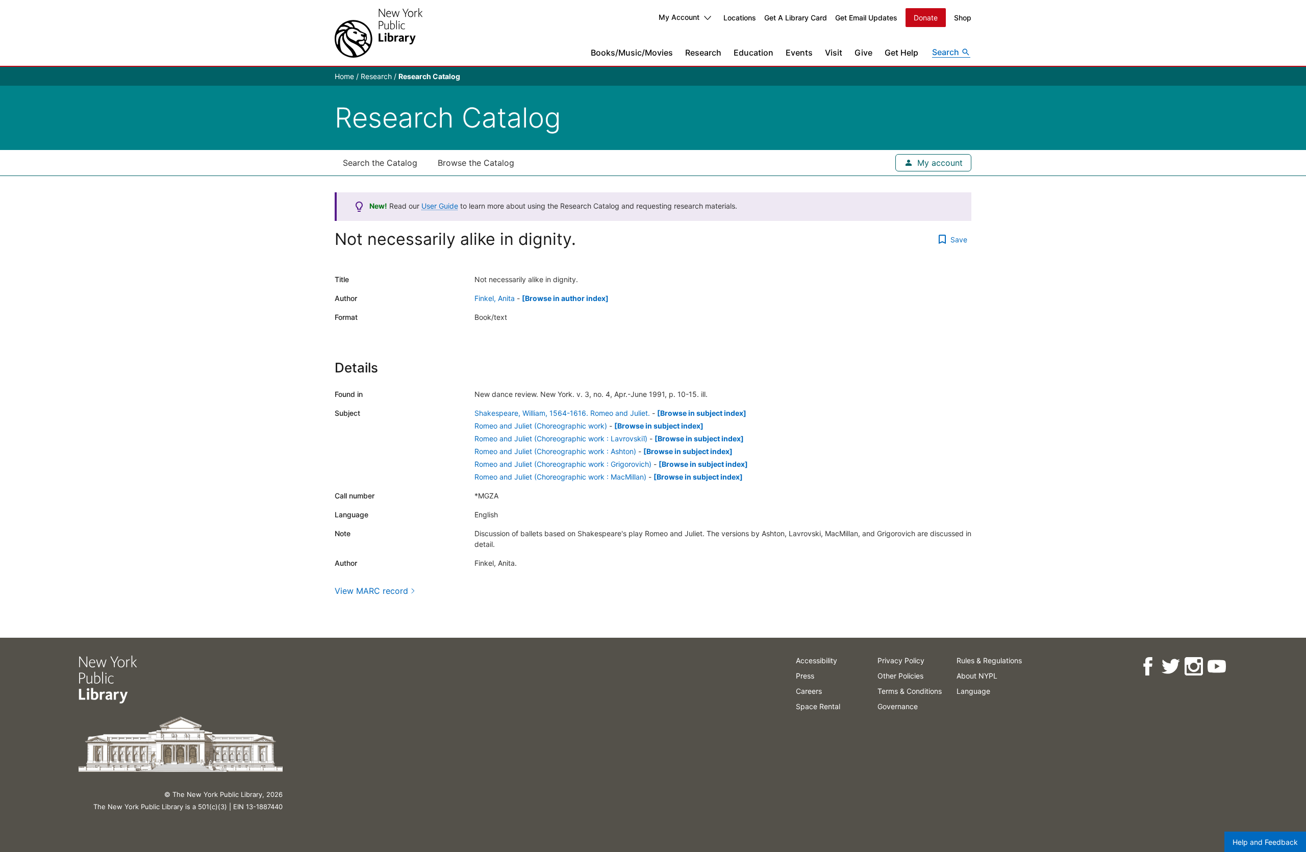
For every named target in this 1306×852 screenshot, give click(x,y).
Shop (962, 17)
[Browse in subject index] (701, 413)
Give (863, 52)
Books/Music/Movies (632, 52)
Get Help (901, 52)
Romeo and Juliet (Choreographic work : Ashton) (555, 451)
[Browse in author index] (565, 298)
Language (973, 691)
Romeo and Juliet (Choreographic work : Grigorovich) (562, 464)
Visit (833, 52)
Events (799, 52)
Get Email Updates (866, 17)
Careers (809, 691)
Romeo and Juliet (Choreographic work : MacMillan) (560, 476)
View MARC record (371, 591)
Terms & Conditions (909, 691)
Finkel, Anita (494, 298)
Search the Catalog (380, 163)
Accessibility (816, 660)
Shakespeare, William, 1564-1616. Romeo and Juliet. (562, 413)
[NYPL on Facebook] (1148, 666)
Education (753, 52)
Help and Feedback (1265, 842)
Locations (739, 17)
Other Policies (900, 675)
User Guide (439, 206)
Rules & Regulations (989, 660)
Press (805, 675)
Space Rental (818, 706)
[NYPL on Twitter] (1171, 666)
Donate (926, 17)
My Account (679, 17)
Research (703, 52)
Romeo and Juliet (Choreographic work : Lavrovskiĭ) (560, 438)
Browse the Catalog (476, 163)
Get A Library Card (795, 17)
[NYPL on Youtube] (1216, 666)
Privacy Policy (900, 660)
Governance (897, 706)
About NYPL (977, 675)
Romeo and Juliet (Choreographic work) (540, 425)
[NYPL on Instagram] (1193, 666)
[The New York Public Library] (378, 33)
